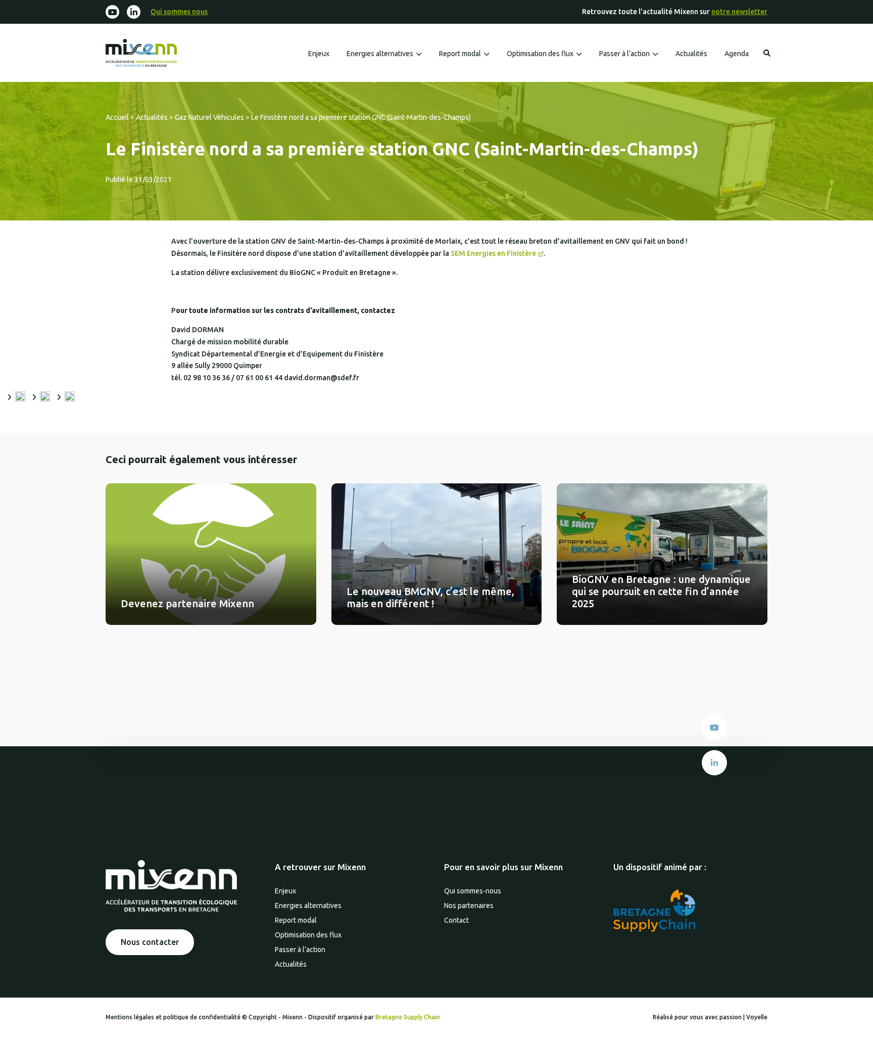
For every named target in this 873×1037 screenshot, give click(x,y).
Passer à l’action (624, 54)
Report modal (460, 54)
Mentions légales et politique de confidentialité (174, 1017)
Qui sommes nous (179, 12)
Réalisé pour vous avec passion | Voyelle (710, 1017)
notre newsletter (739, 12)
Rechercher (767, 53)
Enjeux (318, 54)
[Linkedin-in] (133, 12)
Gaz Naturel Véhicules (209, 117)
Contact (456, 920)
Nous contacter (150, 941)
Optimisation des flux (540, 54)
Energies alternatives (380, 54)
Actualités (691, 54)
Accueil (117, 117)
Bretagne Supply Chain (407, 1017)
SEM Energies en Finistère (493, 253)
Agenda (736, 54)
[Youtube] (112, 12)
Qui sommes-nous (472, 891)
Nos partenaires (469, 905)
